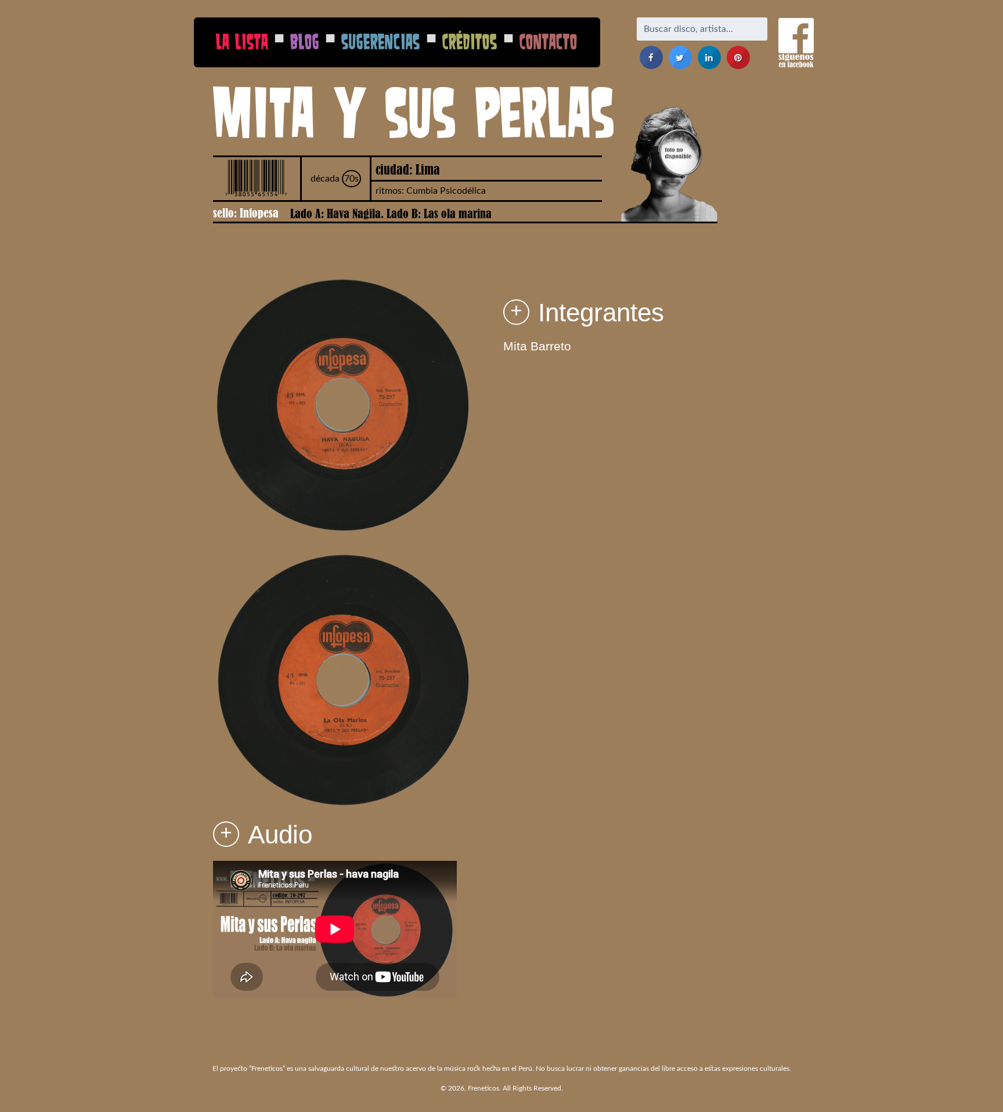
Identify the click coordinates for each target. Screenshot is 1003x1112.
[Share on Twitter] (680, 65)
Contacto (548, 41)
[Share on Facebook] (651, 65)
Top (975, 1084)
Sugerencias (380, 41)
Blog (304, 41)
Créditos (469, 41)
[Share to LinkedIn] (709, 65)
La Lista (242, 41)
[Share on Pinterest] (738, 65)
